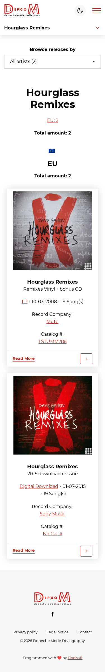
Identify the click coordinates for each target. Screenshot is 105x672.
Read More (24, 358)
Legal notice (57, 632)
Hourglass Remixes (52, 282)
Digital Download (39, 486)
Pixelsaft (75, 658)
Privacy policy (25, 632)
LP (24, 301)
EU (52, 164)
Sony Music (52, 513)
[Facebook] (52, 614)
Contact (85, 632)
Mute (52, 321)
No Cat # (52, 533)
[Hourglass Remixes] (52, 231)
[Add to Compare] (86, 358)
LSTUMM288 (53, 341)
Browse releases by (53, 49)
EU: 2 (52, 120)
